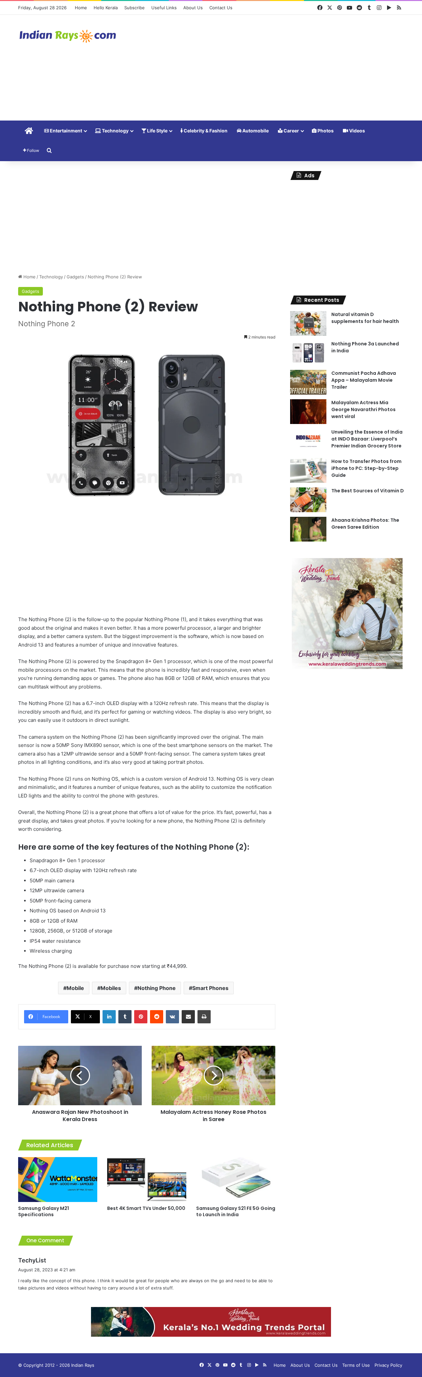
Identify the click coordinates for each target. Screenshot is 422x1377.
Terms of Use (356, 1365)
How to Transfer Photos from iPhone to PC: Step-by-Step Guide (366, 468)
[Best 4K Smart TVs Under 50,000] (146, 1179)
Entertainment (65, 130)
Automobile (255, 130)
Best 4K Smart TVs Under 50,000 (146, 1208)
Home (81, 7)
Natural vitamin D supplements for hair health (365, 318)
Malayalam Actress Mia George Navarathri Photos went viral (363, 409)
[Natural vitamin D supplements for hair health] (308, 323)
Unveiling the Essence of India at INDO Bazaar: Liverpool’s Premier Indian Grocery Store (367, 439)
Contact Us (220, 7)
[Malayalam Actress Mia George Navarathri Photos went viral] (308, 411)
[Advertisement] (277, 67)
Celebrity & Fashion (205, 130)
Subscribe (134, 7)
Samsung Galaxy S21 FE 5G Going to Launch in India (235, 1211)
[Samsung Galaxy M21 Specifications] (57, 1179)
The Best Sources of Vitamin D (367, 490)
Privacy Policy (388, 1365)
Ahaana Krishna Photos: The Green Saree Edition (365, 523)
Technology (115, 130)
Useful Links (164, 7)
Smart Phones (210, 988)
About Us (193, 7)
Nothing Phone (156, 988)
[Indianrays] (67, 36)
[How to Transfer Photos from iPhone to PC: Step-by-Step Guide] (308, 470)
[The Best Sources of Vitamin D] (308, 499)
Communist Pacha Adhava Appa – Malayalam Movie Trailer (363, 380)
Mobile (75, 988)
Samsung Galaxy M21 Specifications (43, 1211)
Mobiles (111, 988)
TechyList (32, 1260)
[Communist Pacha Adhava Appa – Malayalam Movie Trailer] (308, 382)
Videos (356, 130)
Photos (325, 130)
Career (291, 130)
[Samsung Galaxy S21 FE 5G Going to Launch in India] (235, 1179)
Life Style (156, 130)
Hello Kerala (106, 7)
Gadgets (75, 276)
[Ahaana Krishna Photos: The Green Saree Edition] (308, 529)
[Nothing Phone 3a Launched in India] (308, 352)
